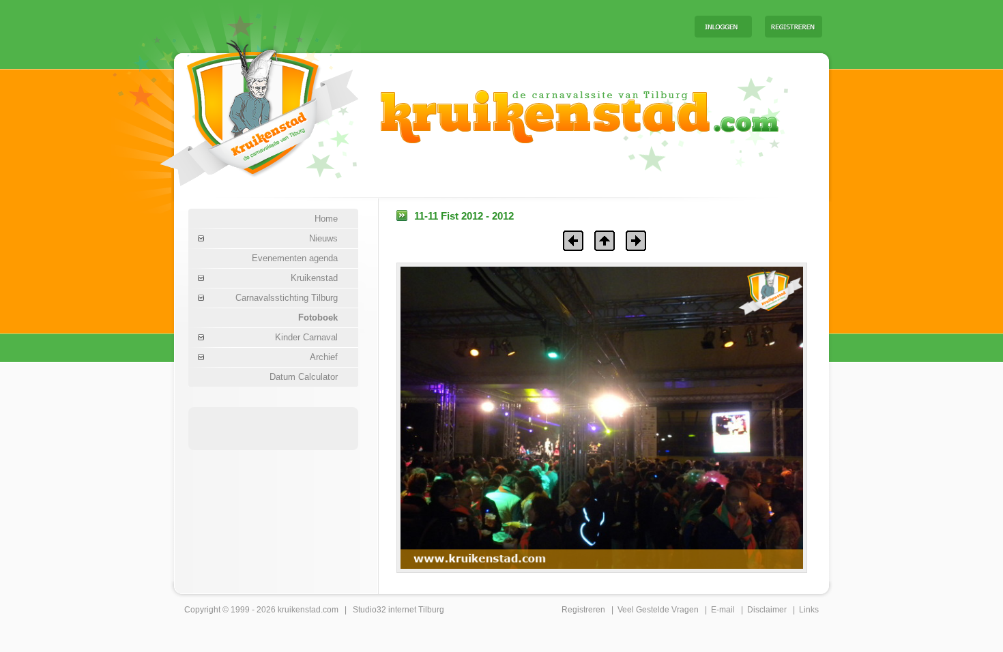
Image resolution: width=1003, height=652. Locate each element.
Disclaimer (767, 609)
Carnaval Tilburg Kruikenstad (236, 108)
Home (326, 218)
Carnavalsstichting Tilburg (286, 298)
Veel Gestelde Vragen (658, 609)
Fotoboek (318, 317)
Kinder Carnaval (306, 337)
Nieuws (323, 238)
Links (809, 609)
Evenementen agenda (295, 258)
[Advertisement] (514, 25)
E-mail (723, 609)
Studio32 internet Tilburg (398, 609)
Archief (324, 357)
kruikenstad (299, 609)
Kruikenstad (314, 278)
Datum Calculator (304, 377)
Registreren (583, 609)
